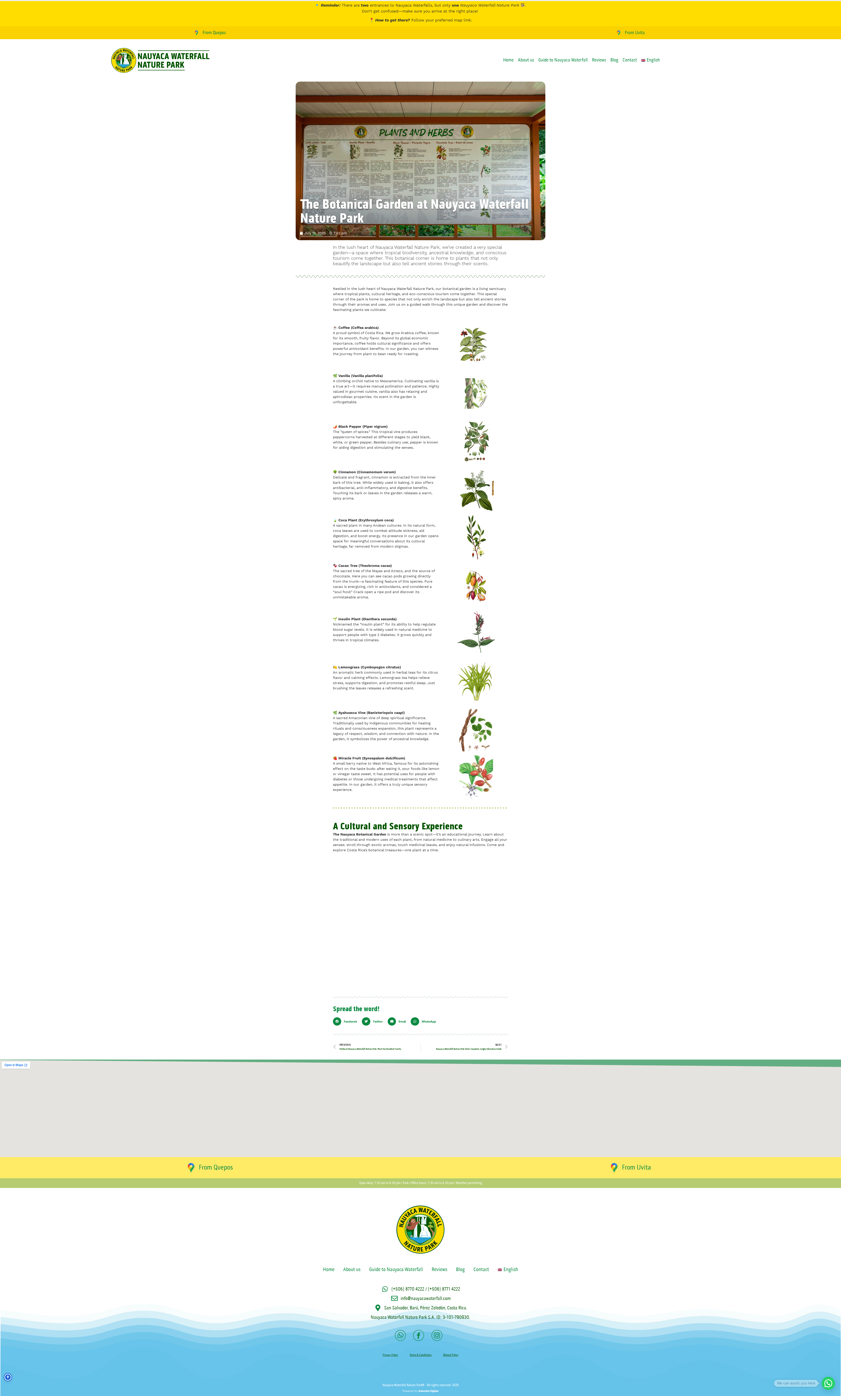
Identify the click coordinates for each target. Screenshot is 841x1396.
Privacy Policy (390, 1355)
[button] (346, 1021)
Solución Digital (428, 1390)
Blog (614, 60)
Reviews (599, 60)
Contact (630, 60)
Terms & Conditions (420, 1355)
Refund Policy (450, 1355)
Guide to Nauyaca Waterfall (563, 60)
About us (526, 60)
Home (508, 60)
